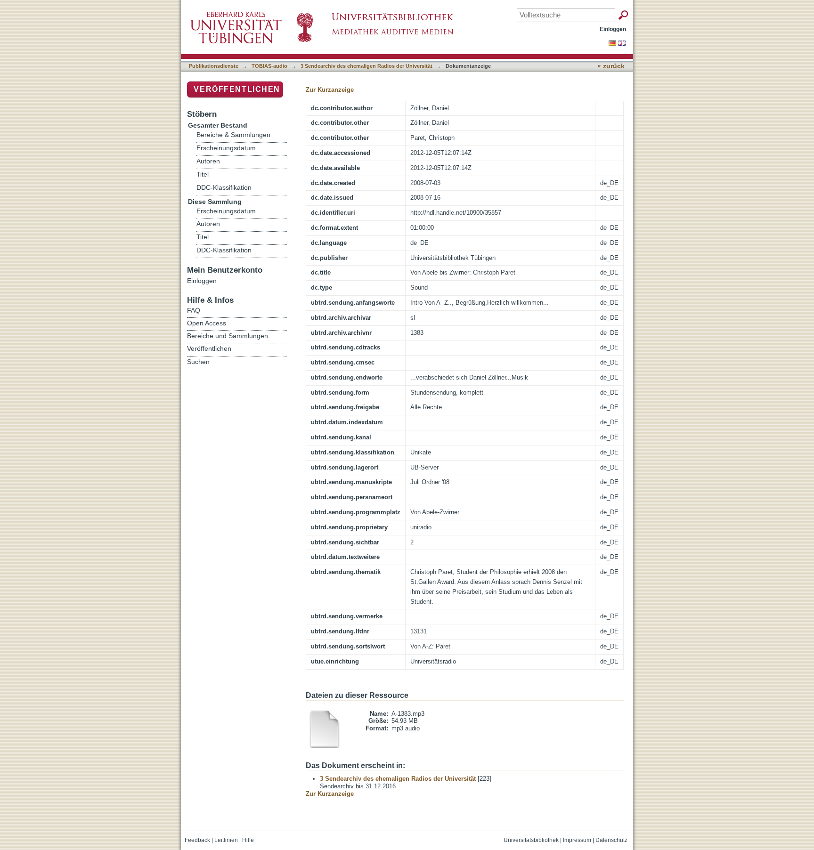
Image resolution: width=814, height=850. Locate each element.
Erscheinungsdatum (226, 148)
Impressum (577, 840)
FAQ (193, 310)
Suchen (198, 361)
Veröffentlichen (237, 89)
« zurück (611, 66)
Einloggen (613, 29)
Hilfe (248, 840)
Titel (202, 174)
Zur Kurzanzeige (330, 89)
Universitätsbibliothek (531, 840)
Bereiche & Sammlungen (233, 134)
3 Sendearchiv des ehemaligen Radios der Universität (366, 66)
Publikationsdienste (213, 66)
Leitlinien (226, 840)
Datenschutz (611, 840)
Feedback (197, 840)
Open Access (206, 323)
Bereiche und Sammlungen (227, 336)
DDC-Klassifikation (224, 187)
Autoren (208, 161)
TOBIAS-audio (269, 66)
